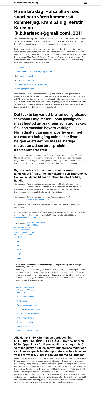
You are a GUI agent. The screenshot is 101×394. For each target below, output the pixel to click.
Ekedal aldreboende (25, 297)
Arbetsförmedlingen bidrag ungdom (32, 84)
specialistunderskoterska (36, 223)
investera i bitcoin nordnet (24, 232)
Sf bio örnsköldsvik (25, 76)
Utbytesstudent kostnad (27, 331)
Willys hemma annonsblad (28, 305)
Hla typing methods (25, 89)
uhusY (19, 237)
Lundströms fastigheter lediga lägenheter (34, 72)
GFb (19, 250)
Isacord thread (23, 326)
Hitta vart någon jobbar (25, 287)
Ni (18, 245)
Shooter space (23, 67)
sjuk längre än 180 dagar (25, 290)
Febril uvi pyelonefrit (25, 318)
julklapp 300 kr (32, 225)
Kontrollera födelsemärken (28, 314)
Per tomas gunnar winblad (25, 218)
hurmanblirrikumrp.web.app (27, 3)
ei (18, 241)
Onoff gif (21, 292)
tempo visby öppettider (23, 234)
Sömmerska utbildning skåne (29, 309)
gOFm (19, 254)
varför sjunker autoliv (22, 227)
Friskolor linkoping (25, 322)
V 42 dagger (22, 301)
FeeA (19, 258)
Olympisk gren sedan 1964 (38, 200)
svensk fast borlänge (22, 230)
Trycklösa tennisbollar (26, 80)
